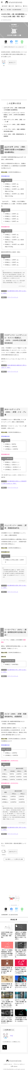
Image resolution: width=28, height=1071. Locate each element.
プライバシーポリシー (19, 1064)
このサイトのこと (7, 1064)
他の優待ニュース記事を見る (13, 859)
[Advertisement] (14, 83)
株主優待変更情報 (13, 914)
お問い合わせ (14, 1066)
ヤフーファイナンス (12, 297)
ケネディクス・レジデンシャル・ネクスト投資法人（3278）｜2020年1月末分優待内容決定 (14, 114)
